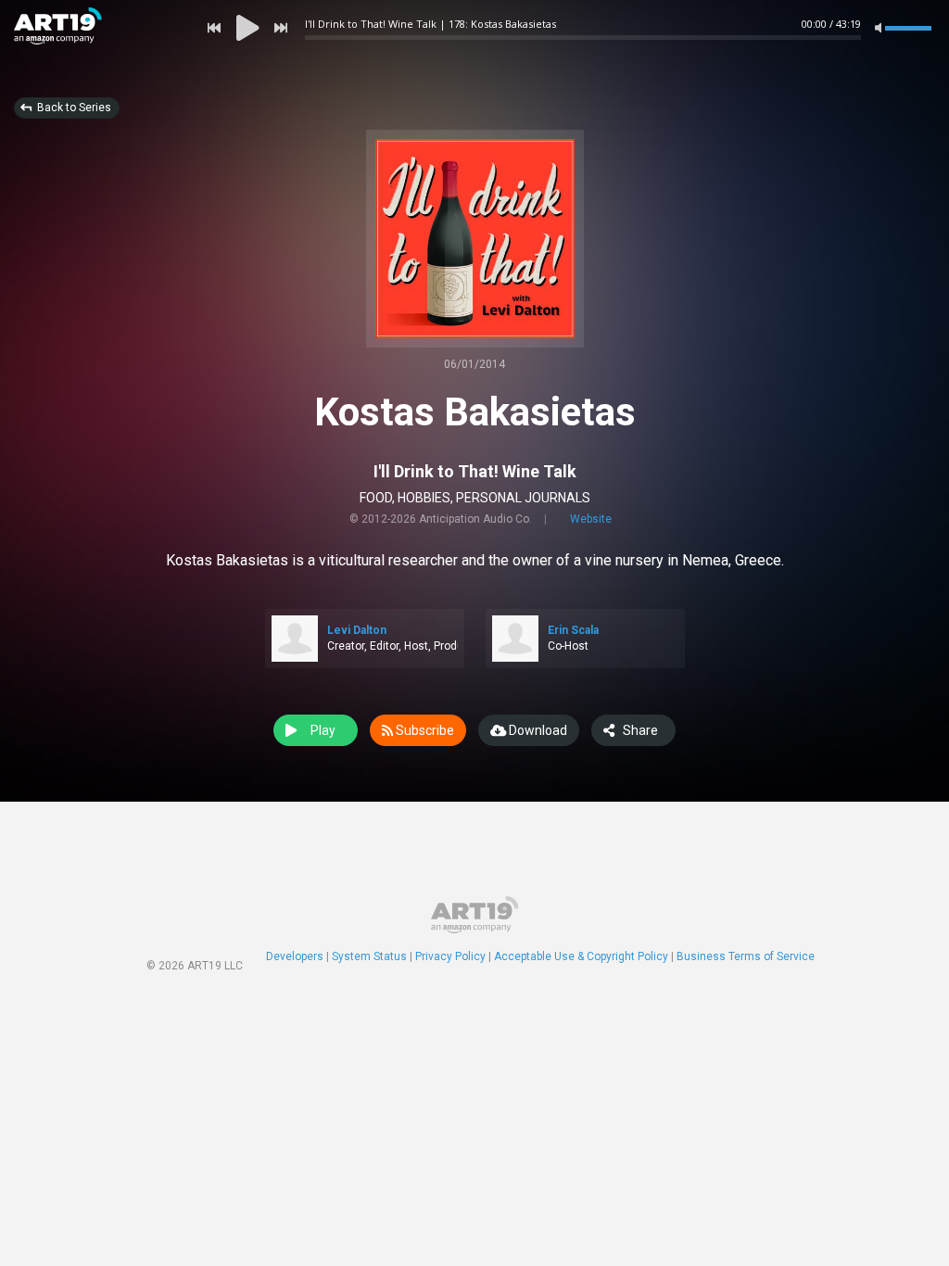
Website (591, 519)
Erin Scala (573, 630)
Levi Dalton (356, 630)
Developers (294, 956)
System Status (369, 956)
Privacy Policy (450, 956)
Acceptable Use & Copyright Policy (581, 956)
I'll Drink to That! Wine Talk (474, 471)
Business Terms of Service (746, 956)
